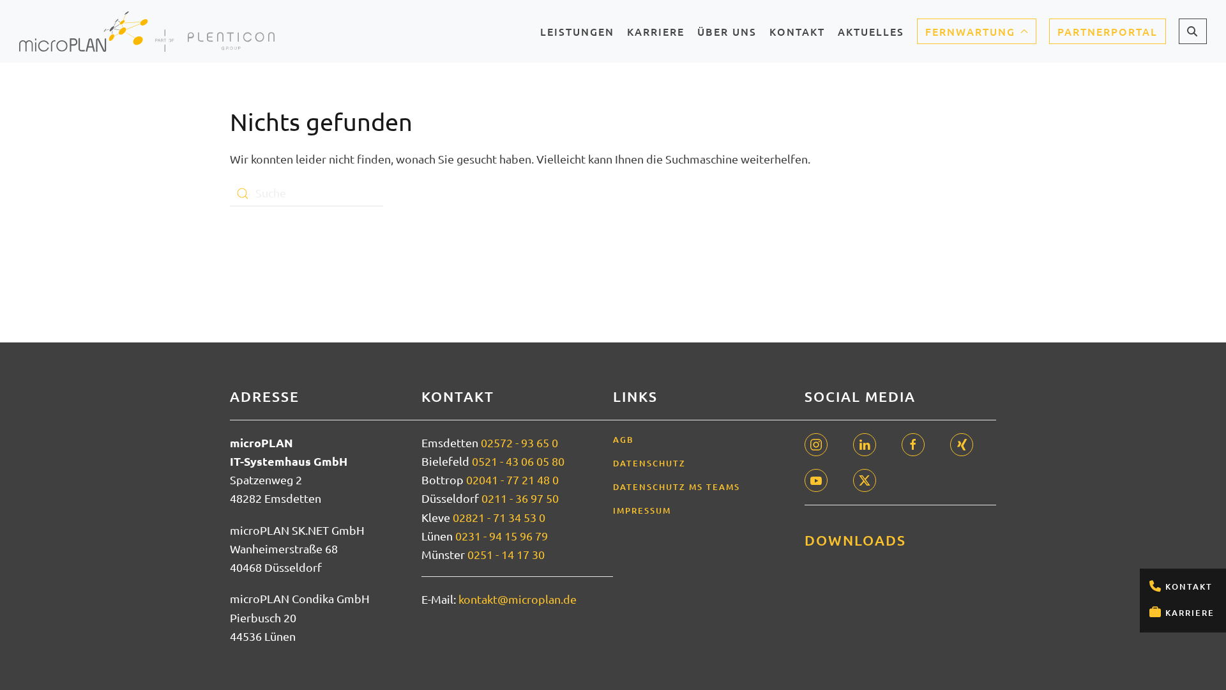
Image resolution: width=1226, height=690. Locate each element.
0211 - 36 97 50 (520, 498)
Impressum (642, 510)
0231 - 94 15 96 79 (501, 535)
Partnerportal (1107, 31)
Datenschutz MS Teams (676, 487)
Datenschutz (649, 463)
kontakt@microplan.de (517, 599)
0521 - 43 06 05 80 (518, 461)
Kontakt (1189, 586)
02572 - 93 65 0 (519, 442)
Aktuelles (871, 35)
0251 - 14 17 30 (506, 554)
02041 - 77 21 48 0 (512, 479)
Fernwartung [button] (970, 31)
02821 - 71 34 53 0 (499, 517)
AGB (623, 439)
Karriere (1190, 612)
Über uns (727, 35)
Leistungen (577, 35)
